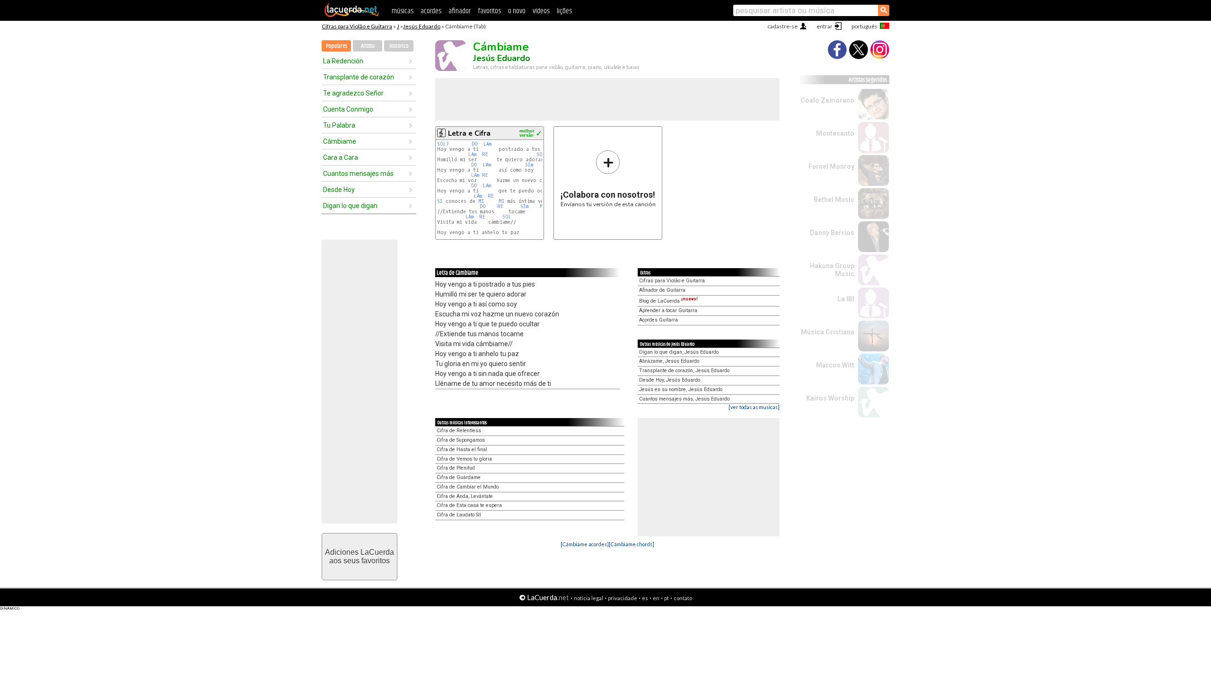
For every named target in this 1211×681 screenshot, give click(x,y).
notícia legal (588, 598)
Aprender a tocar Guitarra (668, 310)
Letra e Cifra (469, 133)
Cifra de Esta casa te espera (469, 505)
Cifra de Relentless (459, 431)
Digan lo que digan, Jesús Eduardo (679, 352)
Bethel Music (834, 199)
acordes (431, 11)
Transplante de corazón (358, 77)
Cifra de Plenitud (456, 468)
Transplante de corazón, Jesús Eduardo (684, 370)
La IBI (845, 299)
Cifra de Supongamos (461, 440)
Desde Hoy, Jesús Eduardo (669, 380)
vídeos (541, 11)
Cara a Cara (340, 157)
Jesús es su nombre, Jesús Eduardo (680, 389)
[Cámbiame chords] (631, 544)
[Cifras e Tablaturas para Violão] (352, 15)
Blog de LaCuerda (668, 301)
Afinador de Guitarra (662, 290)
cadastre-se (782, 26)
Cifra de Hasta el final (462, 449)
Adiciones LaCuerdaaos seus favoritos (359, 556)
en (656, 598)
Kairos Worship (830, 398)
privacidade (622, 598)
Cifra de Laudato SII (459, 515)
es (645, 598)
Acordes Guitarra (658, 320)
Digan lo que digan (350, 206)
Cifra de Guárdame (459, 477)
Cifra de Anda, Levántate (465, 496)
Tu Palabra (339, 125)
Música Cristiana (827, 332)
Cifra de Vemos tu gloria (464, 459)
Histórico (399, 46)
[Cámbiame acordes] (585, 544)
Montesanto (835, 133)
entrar (824, 26)
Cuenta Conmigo (348, 109)
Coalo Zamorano (827, 100)
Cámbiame (339, 141)
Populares (336, 46)
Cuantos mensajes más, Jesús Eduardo (684, 399)
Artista (368, 46)
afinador (459, 11)
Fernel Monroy (831, 166)
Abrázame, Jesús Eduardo (669, 361)
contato (683, 598)
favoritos (489, 11)
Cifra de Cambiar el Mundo (468, 487)
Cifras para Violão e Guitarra (357, 26)
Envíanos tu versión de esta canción (608, 178)
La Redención (343, 61)
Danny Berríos (832, 232)
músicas (402, 11)
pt (666, 598)
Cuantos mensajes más (358, 173)
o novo (517, 11)
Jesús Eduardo (421, 26)
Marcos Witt (835, 365)
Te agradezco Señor (353, 93)
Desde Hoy (339, 189)
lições (564, 11)
